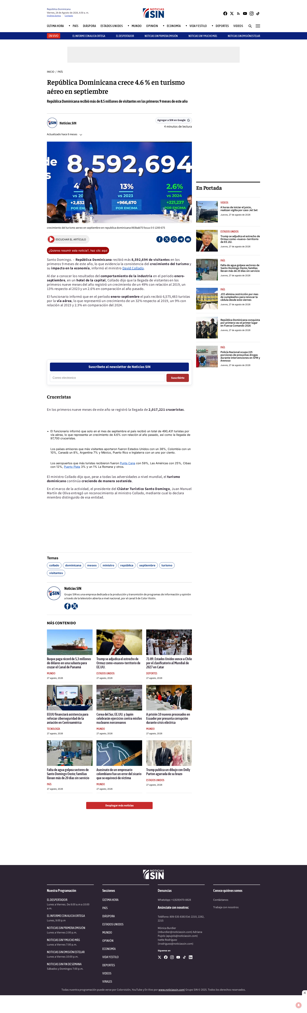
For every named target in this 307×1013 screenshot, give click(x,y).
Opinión (152, 26)
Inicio (50, 72)
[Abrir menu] (258, 26)
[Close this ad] (304, 992)
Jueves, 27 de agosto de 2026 (235, 214)
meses (92, 565)
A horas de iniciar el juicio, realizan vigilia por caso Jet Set (239, 209)
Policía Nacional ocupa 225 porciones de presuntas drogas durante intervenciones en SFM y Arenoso (240, 356)
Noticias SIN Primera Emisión (161, 35)
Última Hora (55, 26)
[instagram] (172, 957)
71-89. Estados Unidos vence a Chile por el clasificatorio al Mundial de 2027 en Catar (169, 663)
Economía (174, 26)
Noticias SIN (68, 123)
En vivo (53, 36)
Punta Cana (127, 463)
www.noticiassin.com (171, 990)
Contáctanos (220, 900)
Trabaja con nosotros (226, 907)
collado (54, 565)
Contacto (69, 15)
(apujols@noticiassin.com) (182, 936)
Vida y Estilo (198, 26)
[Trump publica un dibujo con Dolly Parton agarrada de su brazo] (169, 753)
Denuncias (165, 890)
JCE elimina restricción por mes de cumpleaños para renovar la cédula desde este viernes (239, 297)
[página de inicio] (153, 13)
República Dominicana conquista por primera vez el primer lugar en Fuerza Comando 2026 (240, 323)
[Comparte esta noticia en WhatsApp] (174, 239)
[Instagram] (252, 13)
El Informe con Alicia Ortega (66, 916)
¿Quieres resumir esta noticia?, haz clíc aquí (78, 250)
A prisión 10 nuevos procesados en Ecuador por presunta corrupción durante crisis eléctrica (168, 718)
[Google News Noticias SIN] (238, 13)
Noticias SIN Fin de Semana (64, 964)
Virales (107, 981)
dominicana (73, 565)
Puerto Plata (72, 466)
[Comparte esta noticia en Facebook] (159, 239)
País (75, 26)
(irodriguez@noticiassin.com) (175, 944)
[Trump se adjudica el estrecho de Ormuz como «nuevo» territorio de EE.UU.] (119, 642)
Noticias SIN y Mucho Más (202, 35)
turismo (166, 565)
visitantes (56, 573)
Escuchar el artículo (71, 239)
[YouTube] (245, 13)
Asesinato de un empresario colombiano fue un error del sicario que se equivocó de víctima (118, 774)
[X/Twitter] (232, 13)
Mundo (137, 26)
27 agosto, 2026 (55, 678)
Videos (238, 26)
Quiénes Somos (54, 15)
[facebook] (166, 957)
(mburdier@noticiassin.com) (175, 932)
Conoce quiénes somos (227, 890)
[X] (159, 957)
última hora (110, 900)
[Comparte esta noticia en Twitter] (166, 239)
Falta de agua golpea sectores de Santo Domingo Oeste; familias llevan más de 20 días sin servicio (68, 774)
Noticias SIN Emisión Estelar (244, 35)
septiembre (147, 565)
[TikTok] (258, 13)
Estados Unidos (112, 26)
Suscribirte (177, 378)
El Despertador (125, 35)
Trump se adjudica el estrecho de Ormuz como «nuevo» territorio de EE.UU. (118, 663)
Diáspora (89, 26)
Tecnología (53, 728)
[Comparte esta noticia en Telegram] (181, 239)
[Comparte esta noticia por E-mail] (188, 239)
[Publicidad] (228, 123)
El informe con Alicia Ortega (88, 35)
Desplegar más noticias (119, 805)
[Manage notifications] (298, 1005)
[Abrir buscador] (250, 26)
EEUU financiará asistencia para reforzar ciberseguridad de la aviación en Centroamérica (67, 718)
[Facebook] (225, 13)
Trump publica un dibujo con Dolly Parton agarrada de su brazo (168, 772)
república (126, 565)
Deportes (222, 26)
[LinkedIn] (190, 957)
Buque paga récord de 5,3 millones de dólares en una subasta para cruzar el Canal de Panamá (69, 663)
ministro (108, 565)
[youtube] (178, 957)
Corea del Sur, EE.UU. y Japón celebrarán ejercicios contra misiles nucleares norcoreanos (119, 718)
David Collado (133, 268)
